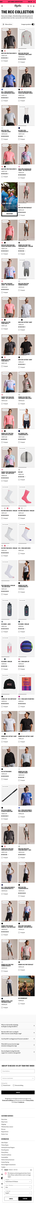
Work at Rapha (4, 1145)
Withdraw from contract (7, 1126)
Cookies (3, 1167)
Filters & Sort (8, 24)
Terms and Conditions (7, 1100)
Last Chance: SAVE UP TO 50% (15, 1)
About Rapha (4, 1142)
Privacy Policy (30, 1100)
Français (11, 1169)
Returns (3, 1129)
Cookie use (21, 1102)
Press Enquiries (5, 1150)
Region (7, 1179)
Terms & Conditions (6, 1154)
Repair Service (4, 1131)
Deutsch (15, 1169)
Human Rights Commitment (8, 1164)
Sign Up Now (11, 214)
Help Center (4, 1122)
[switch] (28, 24)
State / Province (9, 1185)
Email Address (6, 1071)
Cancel (11, 1198)
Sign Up (18, 1092)
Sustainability (4, 1157)
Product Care (4, 1134)
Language (8, 1191)
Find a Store (4, 1119)
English (6, 1169)
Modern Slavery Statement (7, 1159)
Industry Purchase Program (8, 1147)
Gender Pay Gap (5, 1162)
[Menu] (2, 6)
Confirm (25, 1198)
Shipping (3, 1124)
